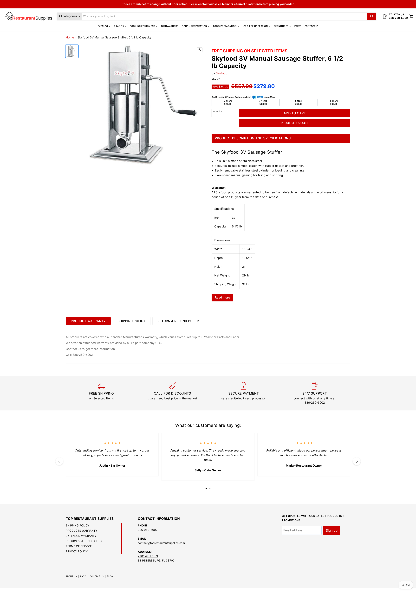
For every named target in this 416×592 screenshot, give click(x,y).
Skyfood (221, 73)
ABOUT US (71, 576)
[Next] (357, 461)
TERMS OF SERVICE (79, 546)
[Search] (371, 16)
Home (70, 37)
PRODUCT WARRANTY (88, 321)
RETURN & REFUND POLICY (178, 321)
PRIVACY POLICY (77, 551)
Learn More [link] (269, 97)
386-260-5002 (147, 529)
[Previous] (59, 461)
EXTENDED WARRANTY (81, 535)
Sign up (332, 530)
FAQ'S (83, 576)
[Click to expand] (199, 50)
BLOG (110, 576)
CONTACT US (97, 576)
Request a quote (295, 123)
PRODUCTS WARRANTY (81, 530)
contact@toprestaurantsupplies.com (161, 543)
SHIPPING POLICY (131, 321)
